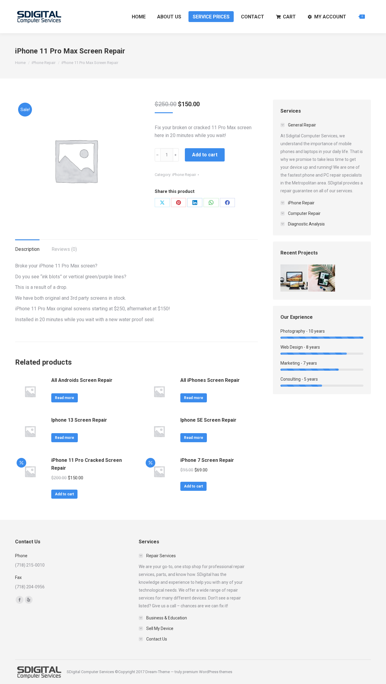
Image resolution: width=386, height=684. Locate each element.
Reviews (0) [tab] (64, 249)
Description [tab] (27, 249)
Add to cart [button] (64, 494)
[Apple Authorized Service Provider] (294, 278)
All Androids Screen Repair (81, 380)
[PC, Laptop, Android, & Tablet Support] (322, 278)
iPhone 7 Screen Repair (207, 460)
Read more (64, 398)
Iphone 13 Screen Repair (79, 420)
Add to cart (204, 155)
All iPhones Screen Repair (210, 380)
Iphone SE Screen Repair (208, 420)
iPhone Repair (184, 174)
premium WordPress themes (207, 672)
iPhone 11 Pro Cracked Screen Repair (86, 464)
